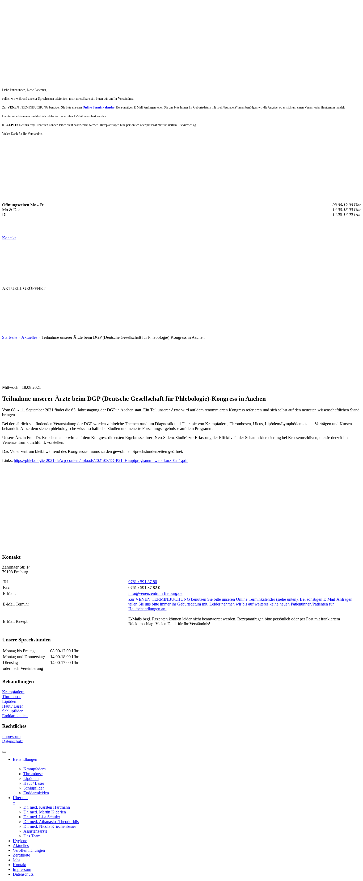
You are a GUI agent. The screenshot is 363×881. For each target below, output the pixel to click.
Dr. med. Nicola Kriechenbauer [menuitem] (49, 826)
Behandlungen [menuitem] (25, 761)
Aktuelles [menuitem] (21, 845)
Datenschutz (12, 741)
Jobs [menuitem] (16, 860)
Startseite (9, 337)
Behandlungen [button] (22, 299)
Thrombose (11, 696)
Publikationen (152, 299)
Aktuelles (115, 299)
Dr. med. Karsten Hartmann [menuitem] (46, 807)
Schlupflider (12, 711)
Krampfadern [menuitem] (34, 769)
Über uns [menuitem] (20, 800)
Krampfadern (13, 692)
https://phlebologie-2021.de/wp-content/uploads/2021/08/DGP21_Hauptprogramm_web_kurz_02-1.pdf (101, 460)
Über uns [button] (59, 299)
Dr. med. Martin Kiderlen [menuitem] (44, 812)
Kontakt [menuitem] (19, 864)
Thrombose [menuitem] (33, 773)
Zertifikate (190, 299)
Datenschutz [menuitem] (23, 874)
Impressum (11, 736)
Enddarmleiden (15, 715)
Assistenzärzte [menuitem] (35, 831)
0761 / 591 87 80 (142, 581)
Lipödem (9, 701)
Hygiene (87, 299)
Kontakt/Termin (23, 309)
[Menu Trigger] (4, 752)
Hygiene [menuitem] (20, 840)
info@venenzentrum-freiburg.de (155, 593)
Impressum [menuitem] (22, 869)
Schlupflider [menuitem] (33, 788)
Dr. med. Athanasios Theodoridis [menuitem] (51, 821)
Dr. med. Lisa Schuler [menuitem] (41, 817)
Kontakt (9, 238)
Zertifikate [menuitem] (21, 855)
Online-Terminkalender (99, 107)
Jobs (214, 299)
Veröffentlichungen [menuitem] (29, 850)
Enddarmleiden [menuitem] (36, 793)
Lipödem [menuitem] (31, 778)
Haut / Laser (12, 706)
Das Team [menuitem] (31, 836)
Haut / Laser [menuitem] (33, 783)
